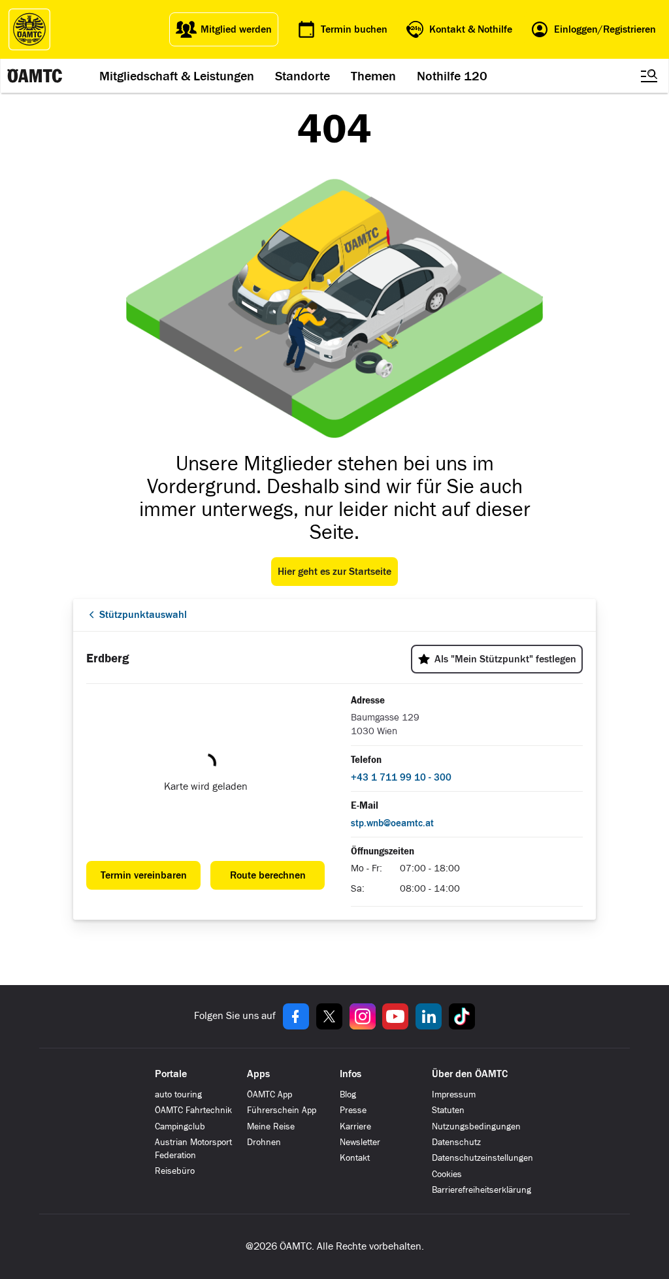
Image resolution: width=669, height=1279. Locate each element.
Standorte (302, 75)
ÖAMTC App (269, 1094)
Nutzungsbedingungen (476, 1126)
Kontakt (355, 1158)
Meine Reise (271, 1126)
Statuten (448, 1110)
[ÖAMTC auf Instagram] (363, 1016)
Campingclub (180, 1126)
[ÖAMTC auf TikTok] (462, 1016)
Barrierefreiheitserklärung (481, 1190)
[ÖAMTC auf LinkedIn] (429, 1016)
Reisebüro (175, 1171)
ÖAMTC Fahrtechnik (193, 1110)
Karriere (355, 1126)
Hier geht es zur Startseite (334, 571)
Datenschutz (456, 1142)
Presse (353, 1110)
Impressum (454, 1094)
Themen (373, 75)
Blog (348, 1094)
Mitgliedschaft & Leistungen (176, 75)
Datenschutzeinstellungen (482, 1158)
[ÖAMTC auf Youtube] (395, 1016)
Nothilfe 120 (452, 75)
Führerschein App (281, 1110)
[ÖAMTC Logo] (29, 29)
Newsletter (360, 1142)
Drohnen (264, 1142)
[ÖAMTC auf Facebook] (296, 1016)
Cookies (447, 1174)
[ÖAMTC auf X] (329, 1016)
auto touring (178, 1094)
